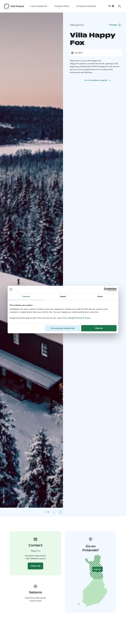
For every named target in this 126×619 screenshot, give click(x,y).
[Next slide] (60, 512)
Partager (113, 25)
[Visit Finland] (14, 6)
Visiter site (35, 566)
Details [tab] (63, 296)
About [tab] (100, 296)
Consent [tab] (26, 296)
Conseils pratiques (86, 6)
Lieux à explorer (38, 6)
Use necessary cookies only (63, 328)
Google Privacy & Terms (79, 318)
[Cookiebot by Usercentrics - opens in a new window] (106, 289)
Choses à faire (61, 6)
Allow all (98, 328)
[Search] (119, 6)
